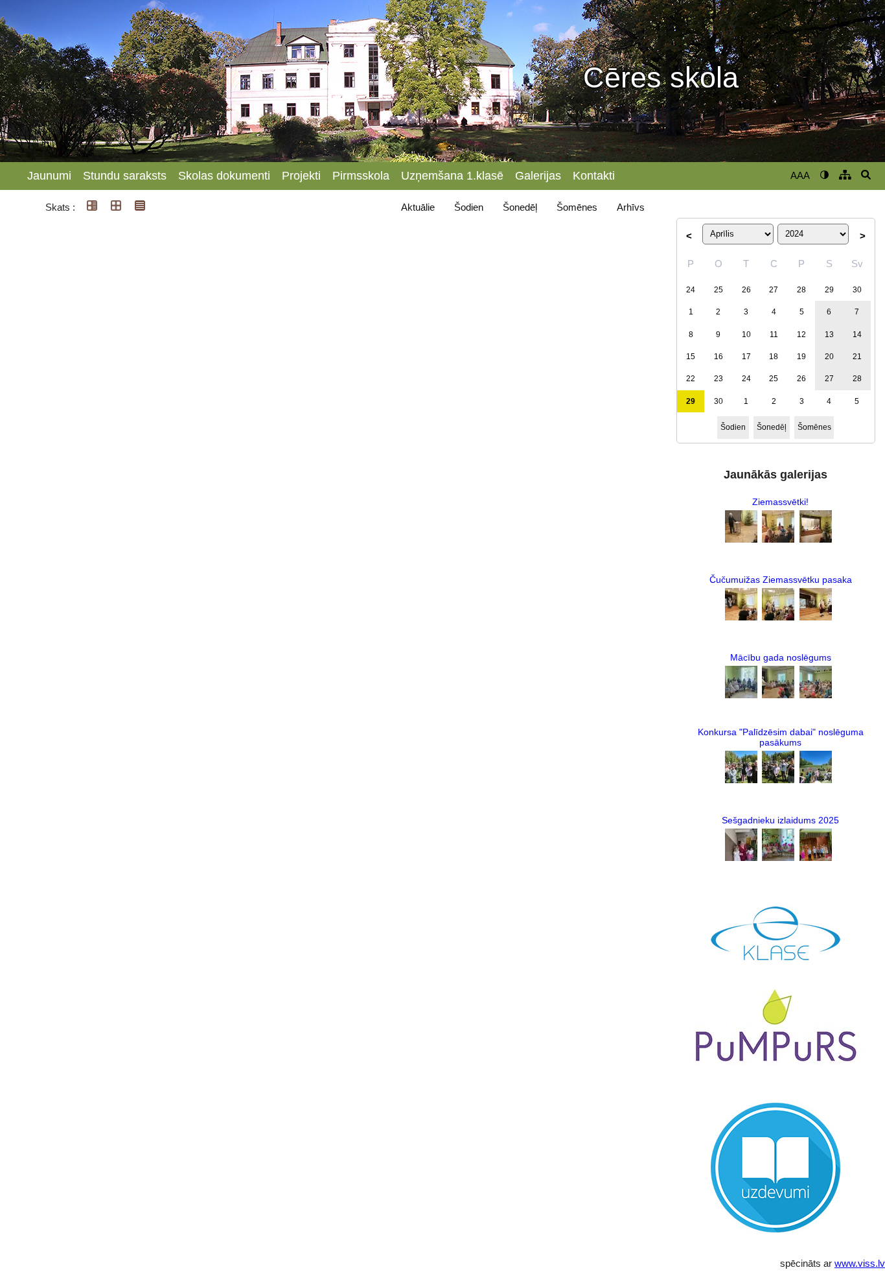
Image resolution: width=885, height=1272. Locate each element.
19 (801, 356)
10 (746, 334)
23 (718, 378)
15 (690, 356)
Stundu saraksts (125, 175)
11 (774, 334)
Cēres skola (661, 78)
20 (829, 356)
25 (718, 289)
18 (773, 356)
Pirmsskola (360, 175)
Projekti (301, 175)
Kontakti (594, 175)
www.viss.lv (859, 1263)
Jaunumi (49, 175)
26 (746, 289)
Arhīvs (631, 207)
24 (690, 289)
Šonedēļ (520, 207)
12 (801, 334)
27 (773, 289)
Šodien (468, 207)
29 (829, 289)
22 (690, 378)
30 (857, 289)
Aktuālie (418, 207)
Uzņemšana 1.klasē (452, 175)
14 (857, 334)
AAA (800, 175)
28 (801, 289)
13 (829, 334)
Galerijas (538, 175)
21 (857, 356)
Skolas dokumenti (224, 175)
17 (746, 356)
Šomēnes (577, 207)
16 (718, 356)
